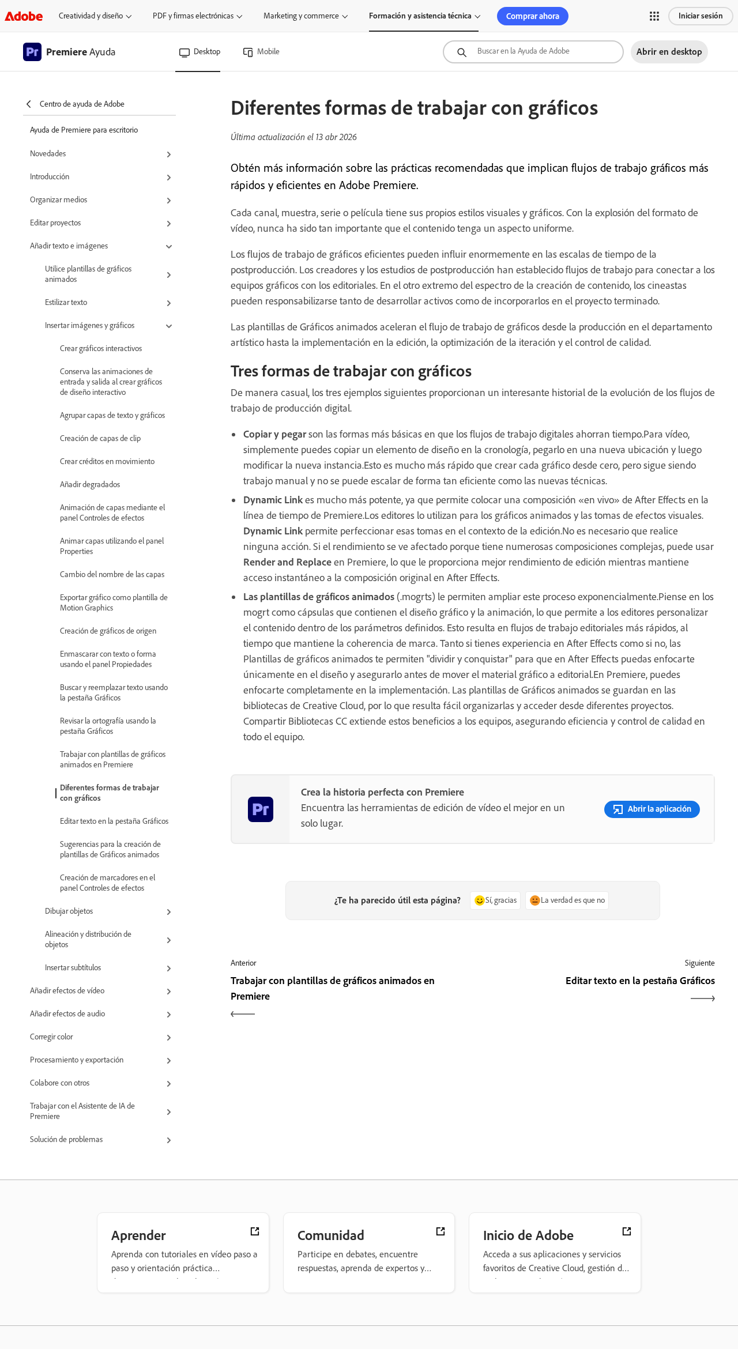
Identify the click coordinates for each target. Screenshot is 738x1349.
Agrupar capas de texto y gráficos (112, 415)
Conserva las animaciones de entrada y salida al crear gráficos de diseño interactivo (111, 382)
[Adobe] (23, 16)
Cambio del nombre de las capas (112, 574)
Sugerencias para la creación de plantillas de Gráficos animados (110, 849)
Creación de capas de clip (100, 438)
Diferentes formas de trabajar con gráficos (109, 793)
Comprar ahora (532, 16)
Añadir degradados (90, 484)
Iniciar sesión (701, 16)
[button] (654, 16)
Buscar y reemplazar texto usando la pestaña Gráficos (114, 693)
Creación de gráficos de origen (108, 631)
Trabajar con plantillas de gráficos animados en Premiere (112, 759)
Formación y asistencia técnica (420, 16)
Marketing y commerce (301, 16)
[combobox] (533, 51)
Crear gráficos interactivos (101, 348)
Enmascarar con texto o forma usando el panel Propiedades (108, 659)
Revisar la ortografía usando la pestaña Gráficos (108, 726)
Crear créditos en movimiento (107, 461)
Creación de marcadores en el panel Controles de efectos (107, 883)
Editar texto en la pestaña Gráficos (114, 821)
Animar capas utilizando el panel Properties (112, 546)
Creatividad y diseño (91, 16)
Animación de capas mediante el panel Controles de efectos (112, 513)
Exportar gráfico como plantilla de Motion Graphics (114, 603)
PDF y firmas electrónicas (193, 16)
